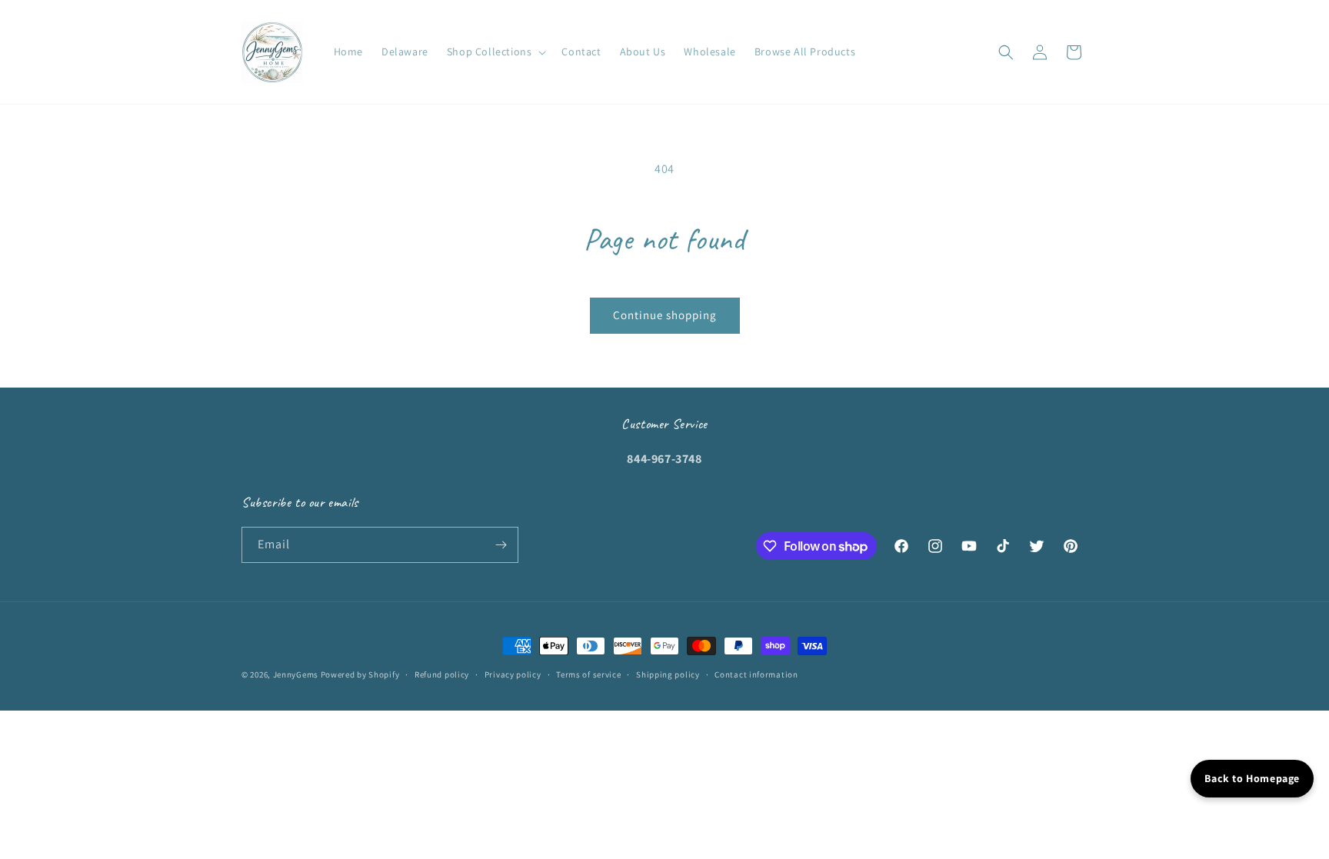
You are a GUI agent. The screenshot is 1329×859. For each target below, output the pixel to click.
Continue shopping (665, 315)
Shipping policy (668, 674)
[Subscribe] (501, 545)
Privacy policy (513, 674)
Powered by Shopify (360, 674)
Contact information (756, 674)
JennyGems (295, 674)
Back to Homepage (1252, 778)
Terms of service (588, 674)
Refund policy (442, 674)
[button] (495, 51)
